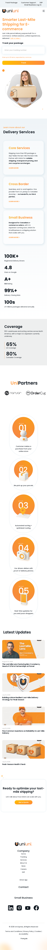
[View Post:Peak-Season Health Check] (23, 749)
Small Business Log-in (32, 5)
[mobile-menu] (42, 11)
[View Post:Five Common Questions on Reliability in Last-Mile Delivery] (23, 716)
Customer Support (28, 3)
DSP (41, 3)
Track (23, 62)
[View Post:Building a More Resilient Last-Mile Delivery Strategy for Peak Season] (23, 682)
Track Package (11, 3)
